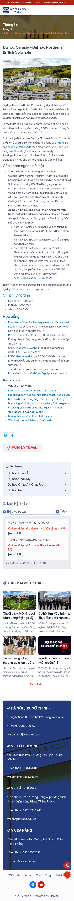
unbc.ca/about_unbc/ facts (36, 278)
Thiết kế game (60, 403)
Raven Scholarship (19, 335)
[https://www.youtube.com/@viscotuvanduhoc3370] (41, 884)
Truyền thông (56, 399)
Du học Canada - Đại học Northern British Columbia (37, 33)
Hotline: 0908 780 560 (22, 726)
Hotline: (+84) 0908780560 (20, 2)
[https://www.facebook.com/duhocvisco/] (32, 884)
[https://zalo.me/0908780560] (67, 874)
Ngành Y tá (50, 407)
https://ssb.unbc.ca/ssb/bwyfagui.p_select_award (37, 373)
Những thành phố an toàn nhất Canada (30, 416)
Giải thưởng (43, 875)
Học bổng (11, 316)
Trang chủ (8, 29)
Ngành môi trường (31, 407)
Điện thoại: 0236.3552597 (24, 852)
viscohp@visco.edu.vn (22, 819)
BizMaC (54, 896)
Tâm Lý (43, 399)
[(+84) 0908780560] (67, 865)
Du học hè (15, 490)
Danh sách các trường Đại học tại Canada (32, 390)
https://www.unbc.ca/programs (30, 289)
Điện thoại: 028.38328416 (24, 768)
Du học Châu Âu (19, 473)
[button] (69, 10)
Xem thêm (37, 684)
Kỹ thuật (25, 403)
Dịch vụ (28, 875)
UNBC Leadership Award (22, 348)
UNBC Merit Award (19, 356)
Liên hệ (58, 875)
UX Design (14, 407)
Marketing (14, 403)
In (66, 511)
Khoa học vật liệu (41, 403)
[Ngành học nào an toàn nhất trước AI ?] (54, 657)
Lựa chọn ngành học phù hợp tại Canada (31, 394)
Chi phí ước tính (16, 295)
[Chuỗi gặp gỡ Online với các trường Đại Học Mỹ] (19, 612)
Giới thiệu (15, 875)
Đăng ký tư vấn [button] (24, 448)
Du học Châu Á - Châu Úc (25, 485)
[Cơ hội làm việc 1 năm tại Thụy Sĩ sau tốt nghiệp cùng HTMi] (54, 612)
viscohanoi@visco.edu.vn (24, 734)
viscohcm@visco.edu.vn (23, 777)
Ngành (18, 411)
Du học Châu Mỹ (19, 479)
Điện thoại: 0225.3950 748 (25, 810)
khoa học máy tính (32, 411)
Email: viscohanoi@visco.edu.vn (51, 2)
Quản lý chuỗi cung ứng (24, 399)
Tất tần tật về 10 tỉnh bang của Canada (30, 420)
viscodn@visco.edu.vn (22, 861)
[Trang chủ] (14, 10)
